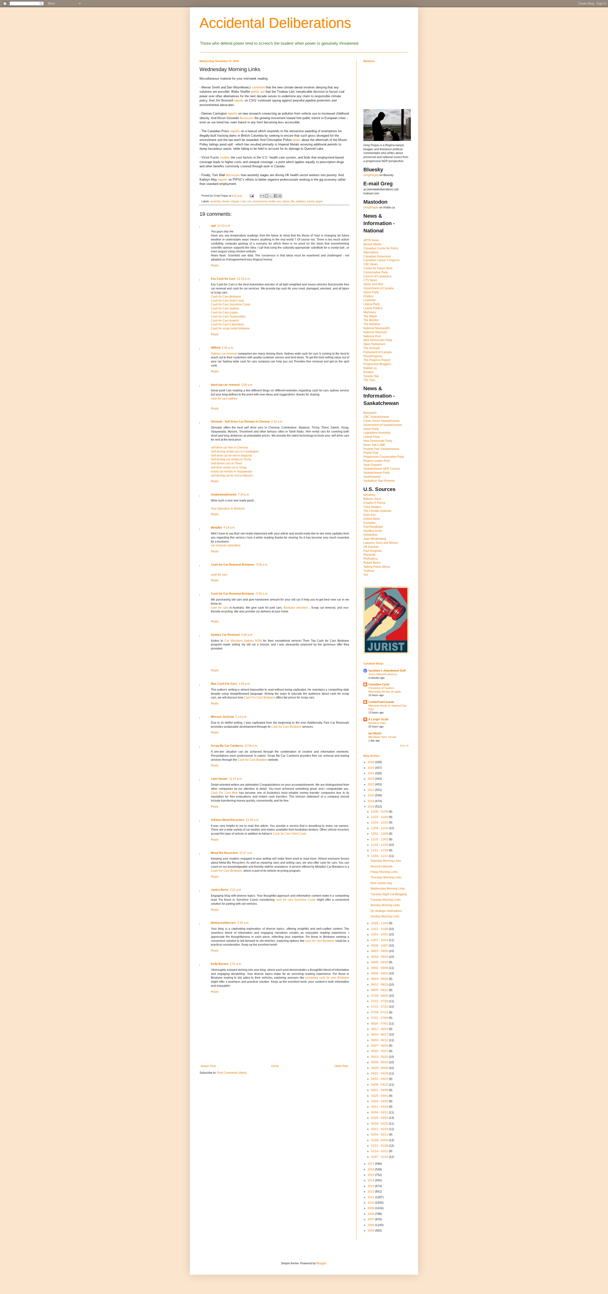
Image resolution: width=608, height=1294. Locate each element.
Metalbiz (216, 527)
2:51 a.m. (236, 964)
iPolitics (368, 296)
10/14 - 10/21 (380, 934)
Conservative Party (375, 272)
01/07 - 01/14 (380, 1157)
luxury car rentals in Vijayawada (231, 471)
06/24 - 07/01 (380, 1023)
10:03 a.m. (224, 225)
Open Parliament (374, 344)
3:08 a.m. (247, 384)
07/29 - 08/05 (380, 995)
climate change (230, 201)
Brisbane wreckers (296, 607)
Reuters (368, 372)
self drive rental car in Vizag (229, 467)
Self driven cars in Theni (226, 463)
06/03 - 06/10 (380, 1040)
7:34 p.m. (244, 494)
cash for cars (219, 574)
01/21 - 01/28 (380, 1145)
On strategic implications (386, 911)
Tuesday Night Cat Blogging (388, 894)
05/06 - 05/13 (380, 1062)
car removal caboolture (226, 545)
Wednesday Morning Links (387, 888)
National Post (372, 336)
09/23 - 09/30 (380, 951)
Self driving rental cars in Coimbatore (235, 451)
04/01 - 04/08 (380, 1090)
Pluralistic (369, 554)
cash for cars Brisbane (319, 941)
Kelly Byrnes (219, 964)
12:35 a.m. (252, 820)
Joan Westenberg (374, 538)
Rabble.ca (370, 368)
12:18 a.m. (244, 278)
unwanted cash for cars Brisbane (327, 977)
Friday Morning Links (384, 872)
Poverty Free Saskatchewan (381, 449)
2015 (371, 1175)
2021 (371, 790)
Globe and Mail (373, 284)
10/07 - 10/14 (380, 940)
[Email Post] (251, 195)
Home (275, 1066)
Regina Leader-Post (376, 460)
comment (258, 87)
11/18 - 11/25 (380, 845)
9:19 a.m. (229, 527)
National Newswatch (376, 328)
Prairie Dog (370, 452)
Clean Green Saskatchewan (381, 421)
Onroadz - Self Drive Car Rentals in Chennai (240, 421)
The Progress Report (376, 360)
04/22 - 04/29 (380, 1073)
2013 (371, 1186)
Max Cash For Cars (224, 683)
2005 (371, 1230)
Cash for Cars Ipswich (225, 320)
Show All (404, 746)
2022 (371, 784)
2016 (371, 1169)
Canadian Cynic (379, 684)
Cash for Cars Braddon (252, 759)
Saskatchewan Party (376, 472)
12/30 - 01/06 (380, 811)
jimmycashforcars (223, 922)
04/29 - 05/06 (380, 1068)
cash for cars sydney (224, 398)
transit (310, 201)
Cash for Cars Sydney (225, 308)
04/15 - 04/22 (380, 1079)
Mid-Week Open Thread (382, 737)
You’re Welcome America (382, 674)
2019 (371, 801)
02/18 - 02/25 (380, 1123)
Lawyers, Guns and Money (380, 542)
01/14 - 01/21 (380, 1151)
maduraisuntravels (224, 494)
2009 (371, 1208)
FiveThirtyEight (373, 527)
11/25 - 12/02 (380, 839)
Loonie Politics (372, 308)
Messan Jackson (222, 716)
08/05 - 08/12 (380, 990)
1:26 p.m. (244, 683)
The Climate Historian (377, 511)
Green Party (371, 292)
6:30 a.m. (277, 421)
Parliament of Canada (377, 352)
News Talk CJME (374, 445)
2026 (371, 762)
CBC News (370, 264)
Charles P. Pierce (374, 503)
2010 (371, 1202)
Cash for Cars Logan (224, 312)
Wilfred (215, 347)
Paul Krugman (372, 551)
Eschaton (369, 522)
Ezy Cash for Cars (223, 278)
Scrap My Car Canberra (227, 745)
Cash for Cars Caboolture (227, 324)
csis (249, 201)
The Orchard (371, 348)
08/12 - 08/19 (380, 984)
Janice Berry (219, 889)
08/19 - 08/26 (380, 979)
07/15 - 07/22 (380, 1006)
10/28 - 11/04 (380, 923)
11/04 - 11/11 (380, 856)
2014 (371, 1180)
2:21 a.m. (236, 889)
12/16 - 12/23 (380, 822)
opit (213, 225)
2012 (371, 1191)
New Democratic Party (377, 340)
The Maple (370, 316)
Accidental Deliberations (275, 23)
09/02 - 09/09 (380, 968)
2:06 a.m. (228, 347)
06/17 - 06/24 (380, 1029)
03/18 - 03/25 (380, 1101)
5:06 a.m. (247, 634)
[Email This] (262, 195)
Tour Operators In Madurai (228, 508)
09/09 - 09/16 (380, 962)
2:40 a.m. (243, 922)
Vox (365, 574)
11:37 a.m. (246, 853)
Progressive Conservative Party (383, 456)
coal (242, 201)
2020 (371, 795)
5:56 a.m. (262, 564)
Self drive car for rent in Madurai (231, 455)
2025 (371, 768)
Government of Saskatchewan (382, 425)
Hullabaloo (370, 534)
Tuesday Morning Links (385, 899)
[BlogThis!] (266, 195)
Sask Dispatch (372, 465)
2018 (371, 806)
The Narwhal (371, 324)
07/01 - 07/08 (380, 1018)
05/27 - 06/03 (380, 1045)
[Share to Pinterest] (280, 195)
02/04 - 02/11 (380, 1134)
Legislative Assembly (376, 432)
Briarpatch (370, 412)
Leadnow (369, 300)
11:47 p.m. (235, 778)
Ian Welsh (374, 733)
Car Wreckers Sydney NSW (243, 640)
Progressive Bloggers (377, 364)
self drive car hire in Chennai (229, 447)
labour (286, 201)
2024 (371, 773)
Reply (214, 265)
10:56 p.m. (251, 745)
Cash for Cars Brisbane (226, 296)
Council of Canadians (377, 276)
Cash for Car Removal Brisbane (233, 564)
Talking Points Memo (376, 566)
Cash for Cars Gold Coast (227, 300)
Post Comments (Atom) (232, 1072)
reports (239, 100)
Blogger (321, 1263)
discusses (246, 118)
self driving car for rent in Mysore (232, 475)
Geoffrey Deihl (372, 531)
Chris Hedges (372, 507)
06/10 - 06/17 (380, 1034)
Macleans (369, 312)
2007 (371, 1219)
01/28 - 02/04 (380, 1140)
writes (297, 140)
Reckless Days (377, 723)
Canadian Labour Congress (381, 260)
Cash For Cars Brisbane (259, 697)
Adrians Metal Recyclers (227, 820)
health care (274, 201)
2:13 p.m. (241, 716)
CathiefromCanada (381, 702)
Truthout (368, 570)
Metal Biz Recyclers (224, 853)
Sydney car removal (224, 353)
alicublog (369, 494)
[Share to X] (271, 195)
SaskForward (371, 476)
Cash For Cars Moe (224, 792)
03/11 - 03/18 (380, 1106)
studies (225, 157)
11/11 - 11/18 (380, 850)
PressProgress (372, 356)
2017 (371, 1163)
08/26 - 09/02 (380, 973)
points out (258, 91)
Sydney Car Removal (225, 634)
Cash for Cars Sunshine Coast (230, 304)
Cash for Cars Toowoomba (228, 316)
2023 (371, 778)
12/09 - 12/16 (380, 828)
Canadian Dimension (377, 256)
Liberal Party (371, 304)
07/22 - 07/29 (380, 1001)
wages (319, 201)
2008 (371, 1214)
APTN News (371, 240)
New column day (381, 883)
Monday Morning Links (385, 905)
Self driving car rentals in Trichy (231, 459)
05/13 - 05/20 (380, 1056)
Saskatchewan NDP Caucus (381, 468)
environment (260, 201)
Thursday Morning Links (386, 877)
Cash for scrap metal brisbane (230, 328)
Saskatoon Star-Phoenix (379, 480)
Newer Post (208, 1066)
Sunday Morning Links (384, 916)
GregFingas (371, 175)
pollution (300, 201)
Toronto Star (371, 376)
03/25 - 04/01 (380, 1095)
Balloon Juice (372, 498)
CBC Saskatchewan (376, 417)
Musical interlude (381, 866)
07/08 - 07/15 (380, 1012)
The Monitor (371, 320)
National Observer (375, 332)
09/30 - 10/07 (380, 945)
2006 (371, 1225)
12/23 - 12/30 (380, 817)
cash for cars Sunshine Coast (296, 899)
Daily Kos (369, 514)
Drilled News (371, 518)
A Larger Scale (378, 719)
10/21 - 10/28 (380, 929)
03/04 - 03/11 (380, 1112)
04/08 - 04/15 (380, 1084)
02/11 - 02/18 (380, 1129)
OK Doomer (371, 546)
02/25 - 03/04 (380, 1118)
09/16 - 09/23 (380, 956)
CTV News (370, 280)
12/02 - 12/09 (380, 833)
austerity (215, 201)
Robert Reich (371, 562)
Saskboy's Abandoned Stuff (387, 670)
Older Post (341, 1066)
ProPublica (370, 558)
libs (293, 201)
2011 (371, 1197)
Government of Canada (378, 288)
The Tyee (369, 380)
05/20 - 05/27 (380, 1051)
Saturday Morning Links (385, 860)
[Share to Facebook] (275, 195)
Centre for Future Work (378, 268)
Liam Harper (219, 778)
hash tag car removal (225, 384)
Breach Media (372, 244)
